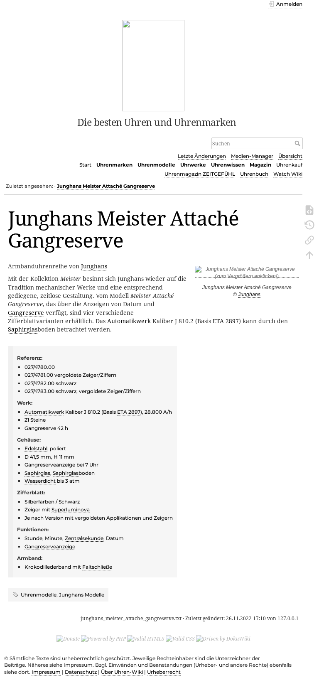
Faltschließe (97, 567)
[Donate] (68, 638)
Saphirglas (22, 329)
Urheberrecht (164, 672)
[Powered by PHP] (103, 638)
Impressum (46, 672)
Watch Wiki (287, 174)
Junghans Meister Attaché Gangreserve (106, 186)
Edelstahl (36, 448)
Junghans (249, 294)
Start (85, 165)
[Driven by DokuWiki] (223, 638)
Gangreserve (26, 313)
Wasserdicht (40, 481)
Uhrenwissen (228, 165)
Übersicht (290, 156)
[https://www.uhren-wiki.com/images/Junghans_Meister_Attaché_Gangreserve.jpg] (247, 274)
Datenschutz (81, 672)
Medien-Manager (252, 156)
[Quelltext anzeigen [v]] (309, 209)
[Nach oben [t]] (309, 254)
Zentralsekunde (84, 538)
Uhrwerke (193, 165)
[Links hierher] (309, 239)
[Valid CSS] (180, 638)
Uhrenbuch (254, 174)
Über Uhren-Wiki (122, 672)
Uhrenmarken (114, 165)
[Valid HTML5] (145, 638)
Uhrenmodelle (156, 165)
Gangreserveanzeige (50, 546)
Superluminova (71, 509)
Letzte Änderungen (202, 156)
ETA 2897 (226, 321)
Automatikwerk (129, 321)
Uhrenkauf (289, 165)
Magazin (260, 165)
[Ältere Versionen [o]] (309, 224)
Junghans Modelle (81, 595)
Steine (38, 420)
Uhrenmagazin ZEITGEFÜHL (199, 174)
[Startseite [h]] (153, 65)
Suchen (298, 143)
